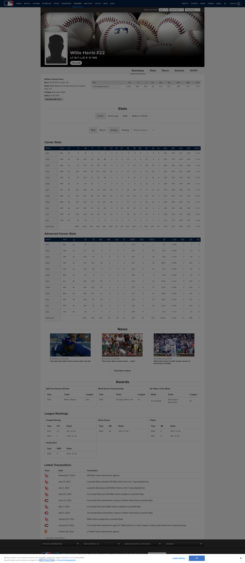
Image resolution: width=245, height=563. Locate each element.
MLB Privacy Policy (47, 560)
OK (197, 558)
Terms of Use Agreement (66, 560)
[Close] (241, 558)
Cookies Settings (179, 558)
